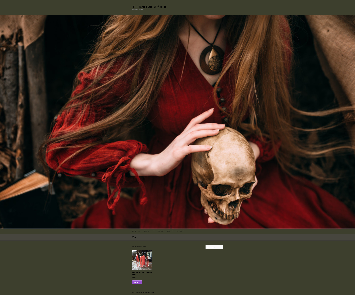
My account (179, 231)
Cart (153, 231)
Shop (139, 231)
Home (134, 231)
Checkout (160, 231)
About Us (146, 231)
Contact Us (169, 231)
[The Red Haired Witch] (177, 16)
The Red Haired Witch (149, 7)
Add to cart (137, 282)
